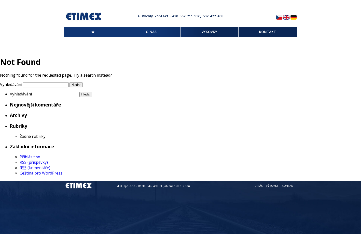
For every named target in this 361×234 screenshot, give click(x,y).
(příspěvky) (34, 162)
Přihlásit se (30, 157)
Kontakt (288, 185)
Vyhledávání (11, 84)
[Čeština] (279, 18)
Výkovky (272, 185)
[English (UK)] (286, 18)
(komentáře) (35, 167)
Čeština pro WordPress (41, 173)
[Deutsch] (293, 18)
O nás (258, 185)
